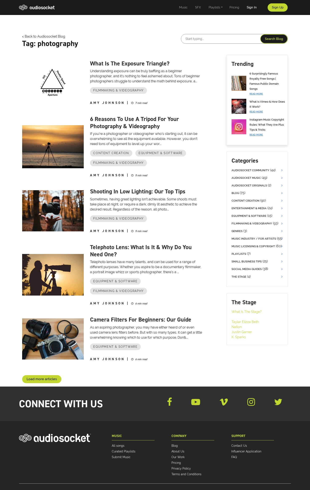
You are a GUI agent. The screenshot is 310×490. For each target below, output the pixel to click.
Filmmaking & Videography (118, 90)
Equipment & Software (161, 153)
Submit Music (121, 457)
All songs (118, 445)
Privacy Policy (181, 468)
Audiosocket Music (246, 177)
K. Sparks (239, 337)
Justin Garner (242, 332)
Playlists (239, 253)
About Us (177, 451)
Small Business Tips (247, 261)
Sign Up (277, 7)
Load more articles (42, 379)
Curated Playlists (123, 451)
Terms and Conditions (186, 474)
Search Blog (274, 39)
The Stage (239, 276)
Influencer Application (246, 451)
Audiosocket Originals (249, 185)
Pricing (176, 462)
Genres (237, 231)
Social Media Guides (247, 269)
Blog (235, 193)
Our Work (178, 457)
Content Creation (111, 153)
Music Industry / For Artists (254, 238)
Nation (237, 327)
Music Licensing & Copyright (253, 246)
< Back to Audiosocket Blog (43, 36)
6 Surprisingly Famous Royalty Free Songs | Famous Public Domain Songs (264, 83)
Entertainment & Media (249, 208)
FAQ (234, 457)
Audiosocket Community (250, 170)
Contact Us (239, 445)
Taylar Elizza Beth (245, 322)
